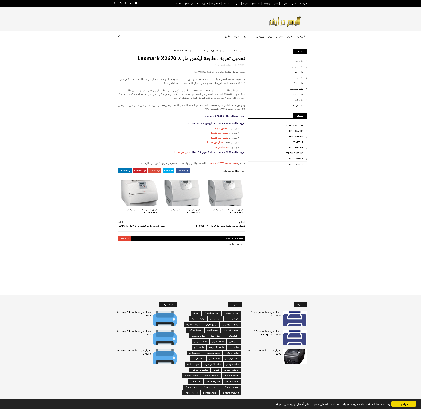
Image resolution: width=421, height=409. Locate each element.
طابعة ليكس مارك (228, 50)
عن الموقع (189, 3)
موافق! (404, 404)
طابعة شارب (298, 94)
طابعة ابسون (298, 61)
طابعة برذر (299, 72)
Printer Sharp (296, 158)
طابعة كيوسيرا (232, 364)
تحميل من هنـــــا (218, 128)
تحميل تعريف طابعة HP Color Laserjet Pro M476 (266, 333)
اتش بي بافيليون (231, 312)
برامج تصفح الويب (231, 324)
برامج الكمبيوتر (198, 318)
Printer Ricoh (296, 147)
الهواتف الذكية (232, 318)
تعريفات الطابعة (193, 324)
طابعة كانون (298, 100)
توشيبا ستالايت (195, 330)
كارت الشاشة (193, 364)
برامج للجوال (211, 324)
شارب (245, 3)
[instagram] (120, 3)
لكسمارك (227, 3)
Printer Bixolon (231, 375)
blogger (124, 238)
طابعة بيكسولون (216, 347)
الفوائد (196, 312)
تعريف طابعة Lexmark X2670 (222, 163)
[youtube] (125, 3)
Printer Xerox (296, 164)
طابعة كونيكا (298, 105)
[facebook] (136, 3)
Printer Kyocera (211, 386)
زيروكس (267, 3)
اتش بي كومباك (212, 312)
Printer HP (298, 142)
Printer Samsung (294, 153)
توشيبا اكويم (212, 330)
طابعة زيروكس (297, 83)
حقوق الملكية (202, 3)
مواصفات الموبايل (200, 369)
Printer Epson (296, 136)
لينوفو (216, 369)
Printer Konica (232, 386)
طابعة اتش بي (297, 66)
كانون (237, 3)
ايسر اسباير (215, 318)
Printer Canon (295, 131)
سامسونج (256, 3)
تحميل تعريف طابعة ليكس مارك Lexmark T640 (228, 211)
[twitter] (131, 3)
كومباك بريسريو (231, 369)
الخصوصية (215, 3)
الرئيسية (303, 3)
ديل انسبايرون (232, 335)
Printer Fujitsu (213, 381)
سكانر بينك (215, 335)
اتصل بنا (178, 3)
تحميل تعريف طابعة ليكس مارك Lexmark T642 (185, 211)
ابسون (293, 3)
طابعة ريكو (299, 77)
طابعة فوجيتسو (232, 358)
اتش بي (284, 3)
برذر (276, 3)
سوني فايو (234, 341)
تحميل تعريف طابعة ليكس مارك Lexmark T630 (142, 211)
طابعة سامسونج (296, 88)
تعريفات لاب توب (231, 330)
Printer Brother (294, 125)
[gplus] (115, 3)
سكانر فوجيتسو (198, 335)
